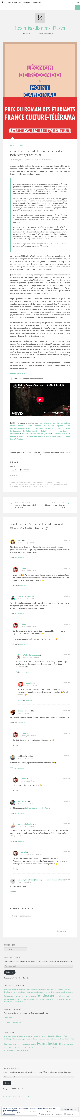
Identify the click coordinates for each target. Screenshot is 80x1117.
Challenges (8, 992)
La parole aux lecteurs (29, 992)
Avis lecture (22, 482)
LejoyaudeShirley (25, 824)
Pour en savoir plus (17, 373)
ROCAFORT (22, 801)
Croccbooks (15, 434)
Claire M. (30, 160)
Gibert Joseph (8, 1018)
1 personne (21, 557)
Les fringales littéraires (41, 428)
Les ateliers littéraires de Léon (57, 436)
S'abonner (9, 972)
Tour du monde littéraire (47, 999)
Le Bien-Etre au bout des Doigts (37, 808)
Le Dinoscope (15, 431)
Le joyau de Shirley (60, 431)
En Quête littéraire (30, 431)
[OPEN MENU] (2, 7)
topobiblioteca (24, 711)
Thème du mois (32, 999)
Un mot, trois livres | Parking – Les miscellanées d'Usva (41, 880)
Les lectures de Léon (33, 426)
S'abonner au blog (12, 958)
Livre (32, 484)
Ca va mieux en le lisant (35, 436)
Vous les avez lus (10, 1050)
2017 (14, 482)
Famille (40, 482)
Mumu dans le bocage (60, 428)
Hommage (17, 992)
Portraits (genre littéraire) (48, 484)
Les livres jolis (48, 426)
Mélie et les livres (23, 428)
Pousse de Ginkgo (17, 436)
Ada (19, 540)
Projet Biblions (9, 1048)
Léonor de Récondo (52, 482)
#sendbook (21, 990)
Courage (32, 482)
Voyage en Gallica (19, 1002)
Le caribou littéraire (60, 434)
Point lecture (16, 145)
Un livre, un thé (44, 434)
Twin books (45, 431)
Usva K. (24, 568)
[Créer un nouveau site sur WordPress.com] (40, 2)
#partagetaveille (10, 990)
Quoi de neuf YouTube (18, 999)
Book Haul (67, 990)
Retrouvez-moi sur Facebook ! (16, 1097)
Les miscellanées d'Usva (40, 27)
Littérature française (20, 484)
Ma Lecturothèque (29, 434)
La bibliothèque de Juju (49, 423)
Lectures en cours (43, 992)
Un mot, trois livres (64, 999)
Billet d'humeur (57, 990)
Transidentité (40, 486)
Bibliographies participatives (36, 990)
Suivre (7, 1083)
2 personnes (21, 722)
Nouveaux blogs (18, 996)
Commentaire (61, 931)
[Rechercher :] (15, 949)
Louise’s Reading (16, 439)
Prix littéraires (60, 996)
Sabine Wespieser (26, 486)
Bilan (49, 990)
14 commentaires (44, 160)
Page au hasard (30, 996)
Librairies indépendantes (12, 1022)
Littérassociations (57, 992)
